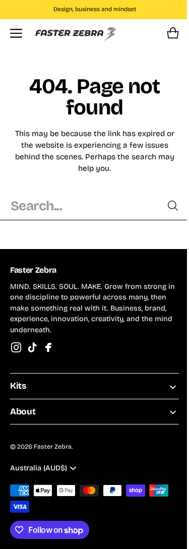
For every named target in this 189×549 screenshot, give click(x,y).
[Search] (165, 206)
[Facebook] (48, 347)
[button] (16, 33)
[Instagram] (16, 347)
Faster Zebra (53, 446)
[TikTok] (32, 347)
